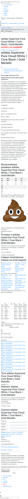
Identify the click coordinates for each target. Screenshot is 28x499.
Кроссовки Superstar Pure (11, 69)
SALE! (5, 15)
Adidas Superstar (5, 270)
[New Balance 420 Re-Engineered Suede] (7, 283)
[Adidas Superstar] (7, 268)
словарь (6, 10)
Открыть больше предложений (10, 50)
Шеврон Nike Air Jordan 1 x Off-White (11, 434)
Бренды (6, 6)
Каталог (3, 27)
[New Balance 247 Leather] (7, 276)
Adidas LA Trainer (20, 264)
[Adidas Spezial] (21, 268)
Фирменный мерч (6, 436)
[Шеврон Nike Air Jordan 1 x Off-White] (14, 432)
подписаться (5, 471)
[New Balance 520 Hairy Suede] (21, 283)
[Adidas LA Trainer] (21, 263)
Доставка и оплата (6, 450)
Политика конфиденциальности (10, 447)
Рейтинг (6, 11)
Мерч (5, 13)
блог (5, 8)
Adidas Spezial (19, 270)
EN (3, 20)
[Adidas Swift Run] (7, 263)
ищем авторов (7, 486)
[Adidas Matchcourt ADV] (21, 276)
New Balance (9, 280)
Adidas (9, 27)
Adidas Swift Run (5, 264)
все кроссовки (8, 4)
